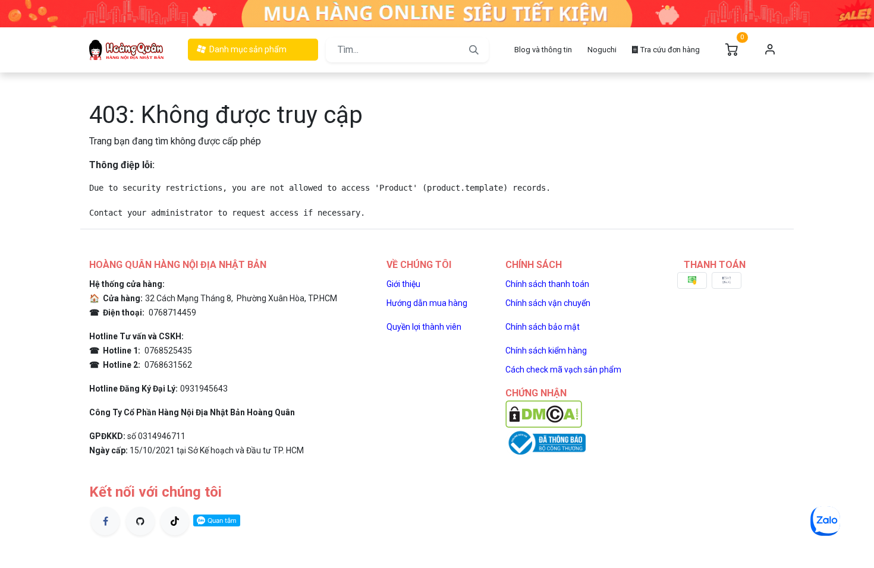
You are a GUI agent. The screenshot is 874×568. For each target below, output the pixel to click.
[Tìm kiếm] (474, 49)
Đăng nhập (770, 50)
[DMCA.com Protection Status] (543, 413)
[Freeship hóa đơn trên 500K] (437, 12)
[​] (105, 521)
